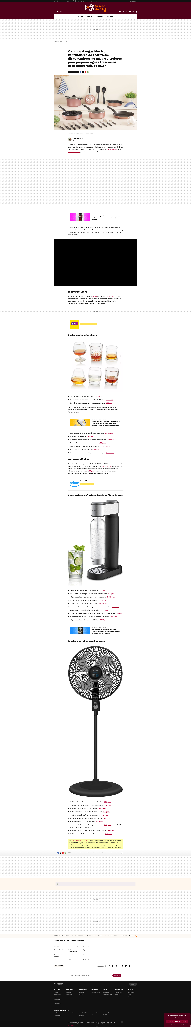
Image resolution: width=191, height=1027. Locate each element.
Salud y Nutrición (59, 950)
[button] (77, 138)
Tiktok (136, 11)
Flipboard (85, 72)
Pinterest (120, 11)
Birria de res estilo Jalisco (111, 935)
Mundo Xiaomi (57, 1003)
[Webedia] (58, 984)
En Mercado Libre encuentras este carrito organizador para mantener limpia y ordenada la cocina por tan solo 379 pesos (106, 631)
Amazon (83, 852)
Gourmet (56, 946)
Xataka (56, 992)
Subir (132, 984)
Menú (55, 11)
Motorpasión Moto (107, 994)
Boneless (100, 935)
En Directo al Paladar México (99, 214)
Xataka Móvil (57, 994)
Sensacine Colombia (81, 1016)
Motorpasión (106, 992)
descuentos (115, 852)
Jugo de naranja (123, 935)
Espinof (81, 994)
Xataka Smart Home (57, 1000)
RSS (119, 966)
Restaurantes (87, 946)
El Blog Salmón (131, 992)
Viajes (80, 16)
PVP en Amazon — (87, 484)
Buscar (61, 11)
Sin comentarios (74, 72)
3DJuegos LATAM (70, 1012)
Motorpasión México (106, 1013)
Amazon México (92, 852)
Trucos (90, 16)
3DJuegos (68, 992)
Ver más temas (59, 965)
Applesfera (57, 997)
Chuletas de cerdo (91, 935)
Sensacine (81, 992)
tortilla (65, 41)
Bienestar (85, 954)
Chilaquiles (67, 935)
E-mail (88, 72)
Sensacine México (83, 1012)
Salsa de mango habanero (78, 935)
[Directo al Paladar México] (95, 8)
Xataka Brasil (57, 1015)
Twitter (83, 72)
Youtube (130, 11)
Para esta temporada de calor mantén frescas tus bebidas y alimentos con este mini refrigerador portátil (106, 217)
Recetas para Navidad (58, 955)
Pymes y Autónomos (130, 995)
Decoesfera (118, 994)
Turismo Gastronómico (72, 950)
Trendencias (118, 992)
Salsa (70, 959)
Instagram (126, 11)
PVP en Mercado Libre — (88, 324)
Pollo (55, 959)
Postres (110, 16)
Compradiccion (119, 997)
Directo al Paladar (95, 992)
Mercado (101, 852)
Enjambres (71, 954)
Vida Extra (69, 994)
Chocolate (86, 959)
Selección (76, 852)
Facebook (123, 11)
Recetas (99, 16)
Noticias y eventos (73, 946)
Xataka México (57, 1012)
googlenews (133, 11)
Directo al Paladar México (95, 1013)
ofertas (108, 852)
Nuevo (57, 11)
